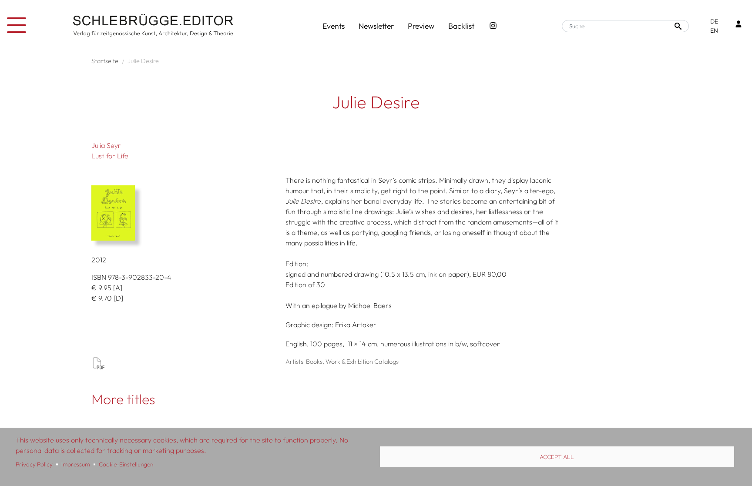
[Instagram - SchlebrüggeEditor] (493, 26)
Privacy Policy (34, 464)
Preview (421, 26)
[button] (185, 213)
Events (333, 26)
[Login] (738, 25)
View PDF (98, 363)
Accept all (557, 457)
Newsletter (376, 26)
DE (714, 21)
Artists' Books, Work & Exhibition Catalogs (342, 361)
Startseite (104, 61)
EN (714, 30)
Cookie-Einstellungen (126, 464)
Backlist (461, 26)
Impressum (75, 464)
